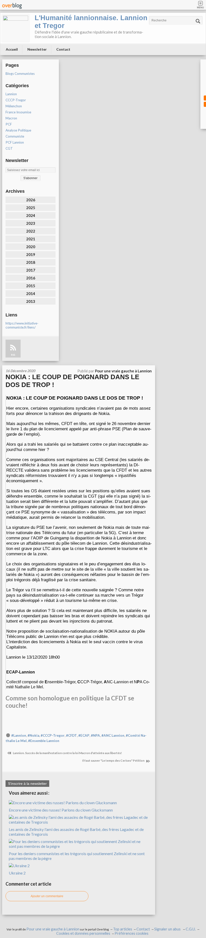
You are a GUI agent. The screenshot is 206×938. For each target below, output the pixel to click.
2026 (30, 200)
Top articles (122, 929)
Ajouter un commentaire (47, 896)
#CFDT (71, 735)
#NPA (95, 735)
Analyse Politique (18, 130)
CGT (9, 148)
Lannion (11, 94)
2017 (30, 270)
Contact (63, 49)
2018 (30, 262)
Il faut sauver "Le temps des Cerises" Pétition (113, 760)
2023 (30, 223)
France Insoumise (18, 112)
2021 (30, 239)
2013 (30, 301)
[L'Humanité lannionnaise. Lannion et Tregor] (16, 28)
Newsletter (37, 49)
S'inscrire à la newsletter (27, 784)
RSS (13, 354)
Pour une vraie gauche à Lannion (52, 929)
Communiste (15, 136)
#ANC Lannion (112, 735)
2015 (30, 285)
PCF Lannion (15, 142)
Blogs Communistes (20, 74)
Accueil (12, 49)
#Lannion (18, 735)
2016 (30, 278)
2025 (30, 207)
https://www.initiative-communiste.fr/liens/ (22, 325)
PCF (9, 124)
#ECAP (83, 735)
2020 (30, 246)
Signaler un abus (167, 929)
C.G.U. (191, 929)
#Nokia (33, 735)
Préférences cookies (131, 933)
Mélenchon (14, 106)
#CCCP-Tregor (53, 735)
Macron (11, 118)
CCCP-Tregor (16, 100)
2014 (30, 293)
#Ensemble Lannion (43, 741)
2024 (30, 215)
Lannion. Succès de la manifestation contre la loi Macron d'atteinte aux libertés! (67, 753)
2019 (30, 254)
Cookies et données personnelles (83, 933)
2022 (30, 231)
